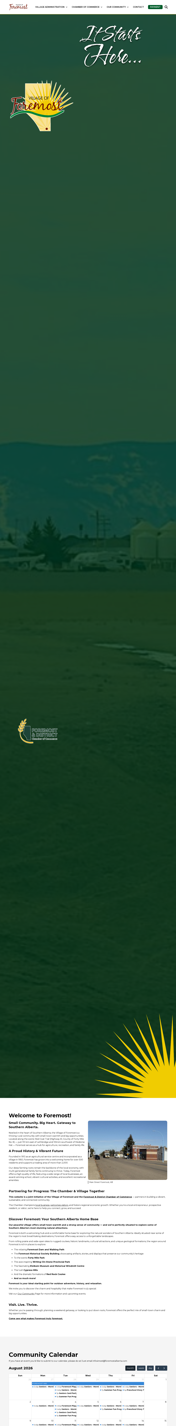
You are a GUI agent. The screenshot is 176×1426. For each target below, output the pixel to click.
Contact (138, 7)
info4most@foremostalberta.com (110, 1361)
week (141, 1368)
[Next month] (164, 1368)
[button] (51, 7)
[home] (18, 7)
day (150, 1368)
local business (42, 1205)
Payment (155, 7)
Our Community (26, 1294)
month (130, 1368)
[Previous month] (158, 1368)
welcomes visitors (59, 1205)
